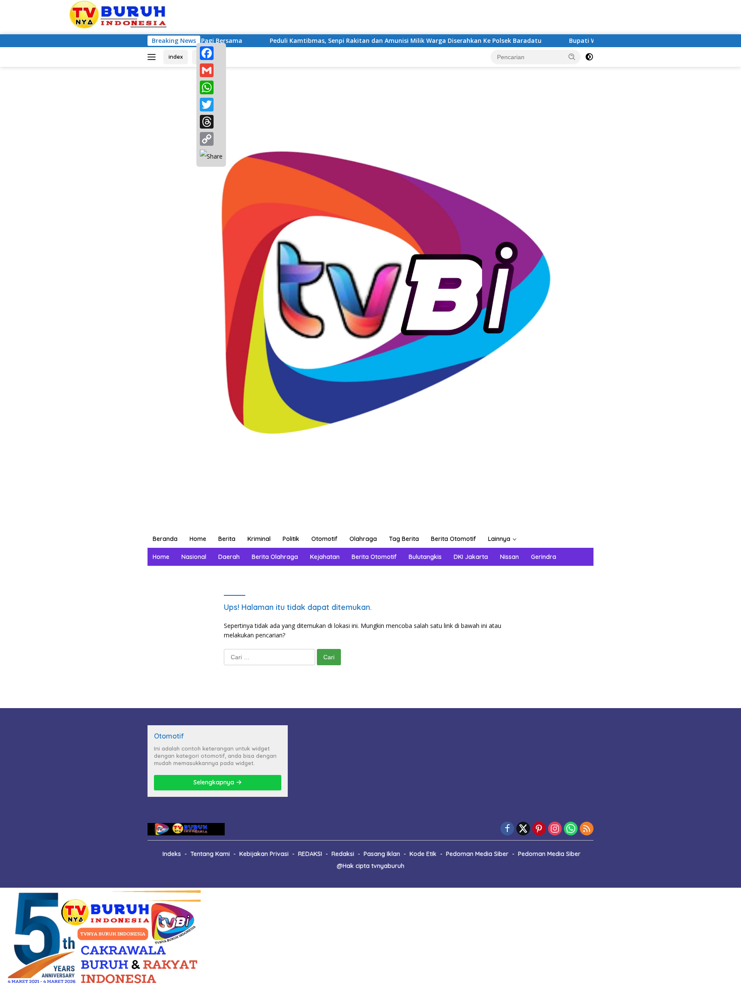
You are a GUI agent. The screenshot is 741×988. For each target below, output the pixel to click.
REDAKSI (310, 854)
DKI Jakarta (471, 557)
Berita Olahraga (275, 557)
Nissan (509, 557)
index (176, 56)
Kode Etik (423, 854)
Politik (291, 539)
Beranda (165, 539)
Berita (226, 539)
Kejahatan (325, 557)
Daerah (229, 557)
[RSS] (586, 829)
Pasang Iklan (382, 854)
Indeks (172, 854)
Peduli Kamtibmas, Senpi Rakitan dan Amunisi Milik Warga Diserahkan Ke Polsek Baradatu (370, 41)
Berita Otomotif (453, 539)
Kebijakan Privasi (264, 854)
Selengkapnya (214, 782)
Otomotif (324, 539)
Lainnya (499, 539)
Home (198, 539)
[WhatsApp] (211, 87)
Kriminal (259, 539)
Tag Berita (404, 539)
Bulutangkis (425, 557)
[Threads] (211, 121)
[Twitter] (211, 104)
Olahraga (363, 539)
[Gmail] (211, 70)
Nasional (193, 557)
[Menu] (153, 57)
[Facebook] (211, 53)
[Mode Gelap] (589, 57)
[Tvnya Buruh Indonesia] (370, 298)
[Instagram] (555, 829)
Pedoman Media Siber (477, 854)
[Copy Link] (211, 138)
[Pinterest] (539, 829)
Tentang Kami (210, 854)
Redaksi (342, 854)
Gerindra (543, 557)
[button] (572, 56)
